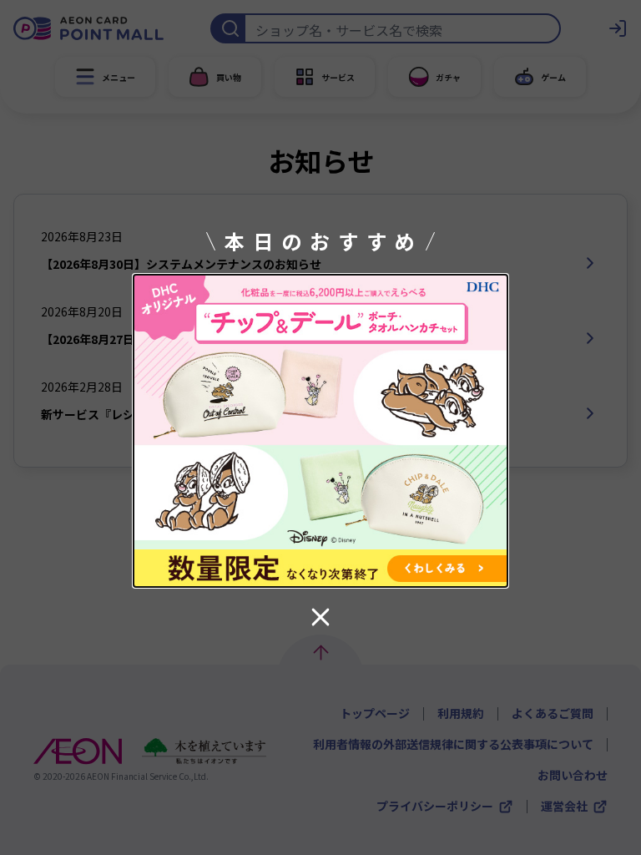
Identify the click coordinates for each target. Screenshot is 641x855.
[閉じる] (320, 617)
